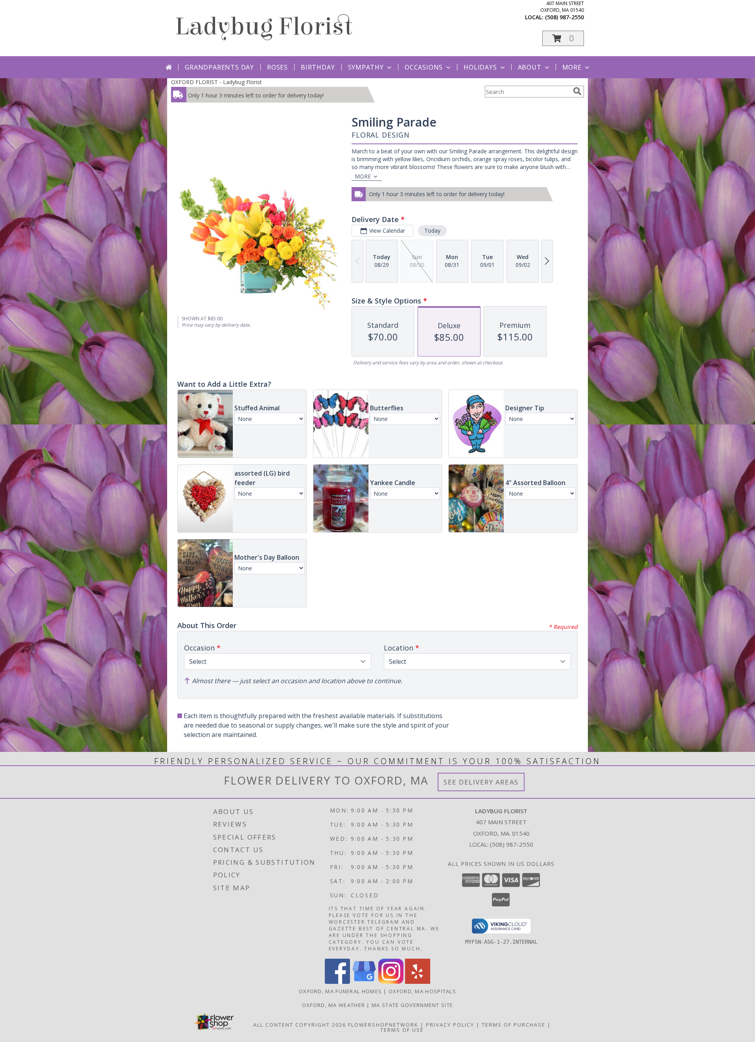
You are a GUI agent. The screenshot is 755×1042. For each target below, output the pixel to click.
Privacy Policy (450, 1024)
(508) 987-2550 (564, 17)
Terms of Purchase (513, 1024)
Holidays (480, 67)
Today (432, 230)
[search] (577, 91)
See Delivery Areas (481, 782)
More (572, 67)
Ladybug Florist (263, 26)
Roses (277, 67)
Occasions (424, 67)
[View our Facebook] (337, 981)
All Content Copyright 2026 (299, 1024)
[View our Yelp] (417, 981)
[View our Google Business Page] (364, 981)
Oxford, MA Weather (333, 1005)
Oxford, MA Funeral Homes (340, 991)
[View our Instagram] (390, 981)
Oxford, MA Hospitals (422, 991)
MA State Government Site (412, 1005)
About (529, 67)
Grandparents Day (219, 67)
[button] (563, 38)
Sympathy (366, 67)
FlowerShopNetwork (383, 1024)
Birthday (318, 67)
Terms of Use (402, 1029)
